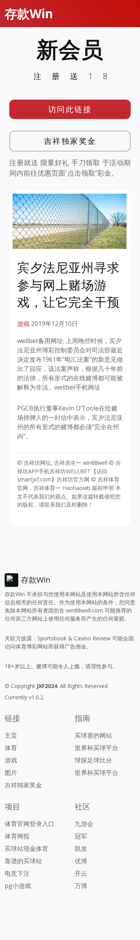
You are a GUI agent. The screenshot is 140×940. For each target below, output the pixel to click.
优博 (81, 861)
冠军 (81, 836)
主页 (11, 735)
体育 (11, 747)
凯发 (81, 848)
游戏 (23, 323)
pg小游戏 (18, 885)
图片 (11, 772)
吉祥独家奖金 (70, 141)
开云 (81, 873)
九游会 (84, 823)
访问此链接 (70, 109)
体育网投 (17, 836)
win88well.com (84, 610)
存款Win (29, 13)
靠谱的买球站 (23, 861)
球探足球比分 (93, 760)
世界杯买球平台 (96, 747)
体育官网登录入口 (29, 823)
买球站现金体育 (26, 848)
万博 (81, 885)
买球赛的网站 (93, 735)
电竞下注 (17, 873)
